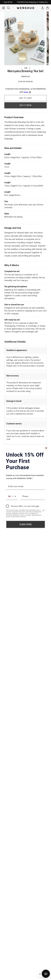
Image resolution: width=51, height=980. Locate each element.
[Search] (8, 8)
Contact (46, 974)
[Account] (42, 8)
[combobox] (12, 496)
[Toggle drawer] (3, 8)
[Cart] (47, 8)
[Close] (46, 448)
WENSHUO (25, 76)
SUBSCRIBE (25, 524)
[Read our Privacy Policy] (43, 510)
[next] (29, 68)
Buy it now (25, 105)
